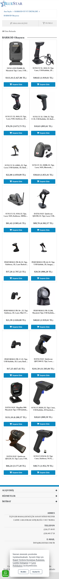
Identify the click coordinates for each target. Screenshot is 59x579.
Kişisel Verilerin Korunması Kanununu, (29, 560)
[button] (48, 23)
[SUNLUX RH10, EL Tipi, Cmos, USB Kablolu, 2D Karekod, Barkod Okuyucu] (43, 392)
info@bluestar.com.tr (44, 543)
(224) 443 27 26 (49, 533)
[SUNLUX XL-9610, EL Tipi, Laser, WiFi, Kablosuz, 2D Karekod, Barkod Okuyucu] (16, 101)
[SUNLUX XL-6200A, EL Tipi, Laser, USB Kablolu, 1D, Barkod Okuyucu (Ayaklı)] (16, 150)
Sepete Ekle (17, 85)
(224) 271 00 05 (49, 529)
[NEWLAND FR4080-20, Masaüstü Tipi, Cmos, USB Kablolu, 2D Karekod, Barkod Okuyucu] (16, 53)
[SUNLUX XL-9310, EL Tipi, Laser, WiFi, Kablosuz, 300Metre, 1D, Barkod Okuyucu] (16, 199)
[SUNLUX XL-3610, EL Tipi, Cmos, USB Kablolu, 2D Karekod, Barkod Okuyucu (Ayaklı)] (43, 53)
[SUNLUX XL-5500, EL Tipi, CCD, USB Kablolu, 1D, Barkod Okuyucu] (43, 101)
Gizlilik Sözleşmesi (20, 563)
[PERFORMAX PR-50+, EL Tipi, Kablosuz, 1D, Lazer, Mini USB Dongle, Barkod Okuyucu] (16, 295)
